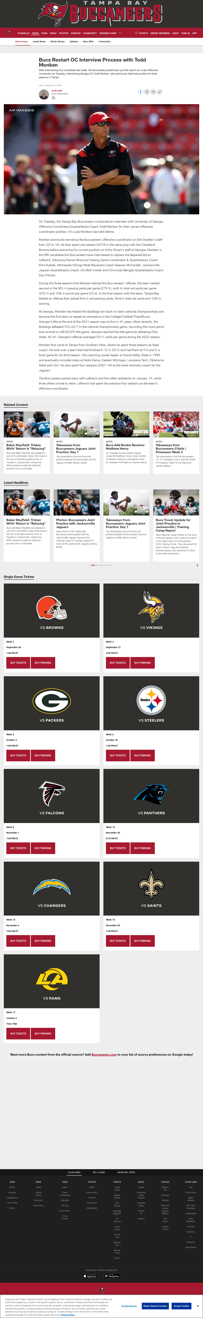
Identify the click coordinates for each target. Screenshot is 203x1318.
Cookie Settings (129, 1306)
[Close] (197, 1306)
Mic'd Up (65, 1205)
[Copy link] (159, 92)
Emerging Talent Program (141, 1195)
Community (38, 1205)
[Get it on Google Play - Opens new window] (111, 1277)
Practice (91, 1198)
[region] (101, 1306)
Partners (141, 1219)
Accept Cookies (181, 1306)
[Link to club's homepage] (9, 33)
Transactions (12, 1198)
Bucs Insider (65, 1211)
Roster (12, 1187)
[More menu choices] (120, 33)
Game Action (91, 1192)
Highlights (65, 1200)
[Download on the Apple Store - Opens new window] (90, 1276)
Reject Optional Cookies (155, 1306)
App (191, 1187)
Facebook (191, 1232)
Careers (141, 1187)
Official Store (190, 1192)
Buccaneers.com (104, 1054)
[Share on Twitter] (147, 93)
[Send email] (153, 93)
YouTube (190, 1226)
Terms (117, 1258)
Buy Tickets (18, 662)
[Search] (136, 33)
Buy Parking (43, 662)
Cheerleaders (91, 1208)
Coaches (12, 1192)
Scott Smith (57, 91)
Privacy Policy (68, 1314)
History (12, 1208)
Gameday (165, 1195)
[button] (93, 565)
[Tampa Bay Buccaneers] (101, 1290)
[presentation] (198, 565)
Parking (165, 1200)
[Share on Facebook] (140, 93)
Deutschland (191, 1247)
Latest (38, 1187)
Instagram (191, 1242)
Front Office (12, 1203)
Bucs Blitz (38, 1200)
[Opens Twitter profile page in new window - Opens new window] (53, 98)
